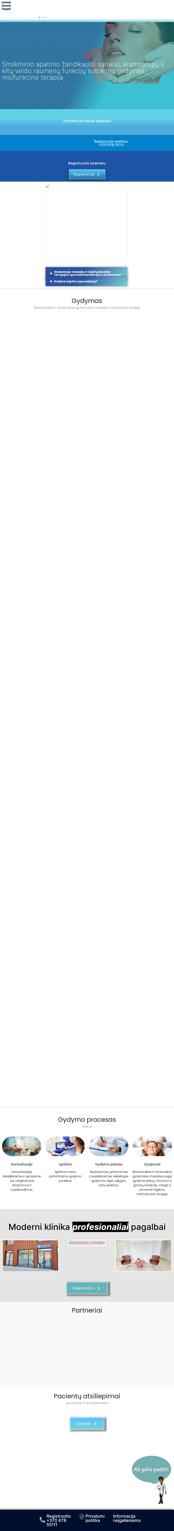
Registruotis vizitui (87, 418)
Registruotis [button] (84, 1288)
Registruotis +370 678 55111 (58, 1520)
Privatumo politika (96, 1518)
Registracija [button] (83, 174)
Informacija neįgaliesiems (127, 1518)
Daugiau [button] (83, 1423)
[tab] (86, 273)
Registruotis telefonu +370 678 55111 (111, 143)
